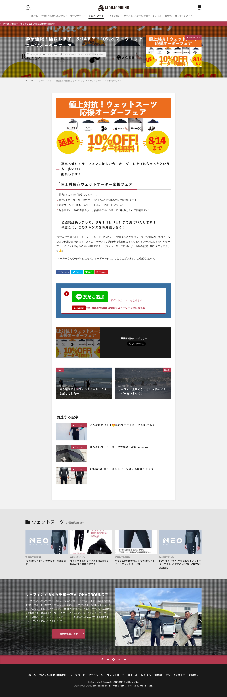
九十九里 (95, 54)
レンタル (157, 15)
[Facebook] (63, 272)
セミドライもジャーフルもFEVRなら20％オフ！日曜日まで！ (89, 562)
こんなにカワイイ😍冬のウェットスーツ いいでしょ (122, 425)
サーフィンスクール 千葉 (136, 15)
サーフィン (81, 54)
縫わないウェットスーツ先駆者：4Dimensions (119, 447)
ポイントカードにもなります (125, 300)
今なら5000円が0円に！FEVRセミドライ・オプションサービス (135, 562)
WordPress (146, 685)
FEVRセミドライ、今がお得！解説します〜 (45, 562)
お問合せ (194, 674)
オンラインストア (184, 15)
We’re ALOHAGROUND (53, 15)
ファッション (113, 15)
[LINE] (89, 272)
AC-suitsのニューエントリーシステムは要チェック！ (123, 469)
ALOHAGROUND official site (123, 682)
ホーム (34, 15)
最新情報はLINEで (69, 633)
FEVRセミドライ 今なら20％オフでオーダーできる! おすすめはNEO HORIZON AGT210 (180, 564)
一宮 (88, 54)
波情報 (168, 15)
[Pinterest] (101, 272)
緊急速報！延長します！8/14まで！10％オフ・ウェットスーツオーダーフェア (88, 81)
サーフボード (76, 15)
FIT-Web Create (117, 685)
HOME (31, 81)
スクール (133, 674)
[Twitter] (77, 272)
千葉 (101, 54)
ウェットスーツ (96, 15)
